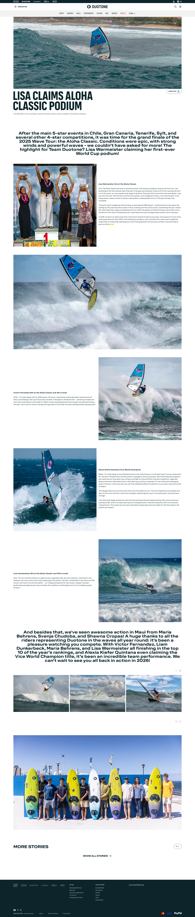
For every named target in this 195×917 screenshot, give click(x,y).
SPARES (114, 13)
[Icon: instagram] (21, 910)
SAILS (78, 13)
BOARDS (70, 13)
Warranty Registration (76, 892)
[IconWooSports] (54, 1)
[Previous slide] (176, 670)
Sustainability (99, 888)
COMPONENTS (89, 13)
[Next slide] (180, 670)
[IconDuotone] (26, 1)
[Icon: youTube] (14, 910)
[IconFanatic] (37, 1)
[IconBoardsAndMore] (15, 885)
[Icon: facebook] (17, 910)
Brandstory (99, 890)
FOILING (99, 13)
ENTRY (61, 13)
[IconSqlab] (46, 1)
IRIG (107, 13)
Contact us (72, 895)
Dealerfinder (99, 900)
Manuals (72, 890)
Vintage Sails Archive (76, 897)
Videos (97, 895)
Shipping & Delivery (75, 888)
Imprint (41, 913)
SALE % (123, 13)
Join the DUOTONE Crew (136, 885)
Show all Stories (95, 856)
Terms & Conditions (53, 913)
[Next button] (180, 721)
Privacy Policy (66, 913)
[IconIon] (16, 1)
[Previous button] (176, 721)
